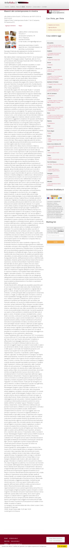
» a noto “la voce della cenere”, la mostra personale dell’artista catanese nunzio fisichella (55, 116)
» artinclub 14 (51, 95)
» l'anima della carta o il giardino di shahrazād (53, 90)
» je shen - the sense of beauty (56, 164)
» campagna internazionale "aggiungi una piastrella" (54, 53)
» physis (49, 157)
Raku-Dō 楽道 (20, 7)
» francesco (51, 128)
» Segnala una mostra (53, 25)
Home (7, 7)
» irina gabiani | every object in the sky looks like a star (55, 107)
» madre (50, 133)
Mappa (20, 25)
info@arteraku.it (13, 538)
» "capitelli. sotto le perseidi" (55, 84)
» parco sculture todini (53, 152)
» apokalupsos (51, 123)
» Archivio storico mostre (54, 30)
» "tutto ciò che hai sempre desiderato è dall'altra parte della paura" (55, 46)
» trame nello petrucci (53, 169)
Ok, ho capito (62, 546)
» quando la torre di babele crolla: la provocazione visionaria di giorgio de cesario (55, 77)
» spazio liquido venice (54, 170)
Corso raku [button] (36, 7)
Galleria (12, 7)
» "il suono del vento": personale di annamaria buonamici (53, 177)
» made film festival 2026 (54, 59)
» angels (50, 141)
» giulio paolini (51, 110)
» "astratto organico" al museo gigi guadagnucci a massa (55, 101)
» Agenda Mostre (52, 27)
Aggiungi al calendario (10, 25)
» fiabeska (50, 64)
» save (49, 138)
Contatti (44, 7)
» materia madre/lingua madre (55, 139)
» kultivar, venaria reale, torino (55, 159)
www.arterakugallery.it (16, 544)
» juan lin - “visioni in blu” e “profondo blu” (54, 70)
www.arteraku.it (15, 541)
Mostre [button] (28, 7)
